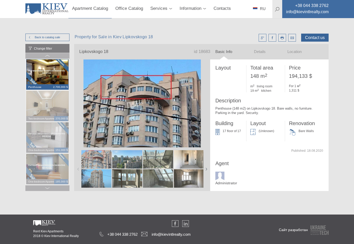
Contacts (222, 8)
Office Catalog (129, 8)
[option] (47, 74)
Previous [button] (77, 167)
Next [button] (205, 167)
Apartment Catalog (90, 8)
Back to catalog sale (47, 37)
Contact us (315, 37)
